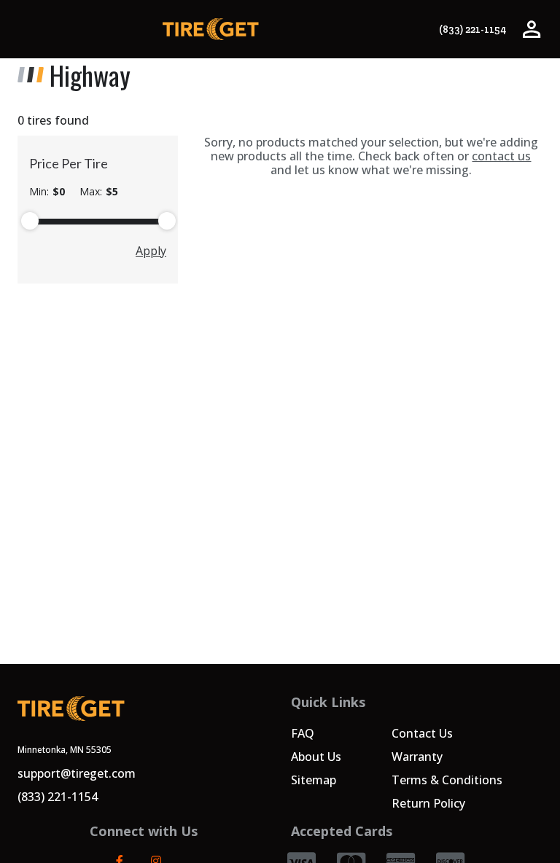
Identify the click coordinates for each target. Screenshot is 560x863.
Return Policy (428, 803)
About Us (316, 757)
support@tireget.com (77, 773)
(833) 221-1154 (472, 29)
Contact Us (422, 733)
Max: (98, 191)
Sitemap (313, 780)
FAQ (302, 733)
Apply (151, 251)
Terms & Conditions (447, 780)
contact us (501, 156)
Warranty (417, 757)
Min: (47, 191)
